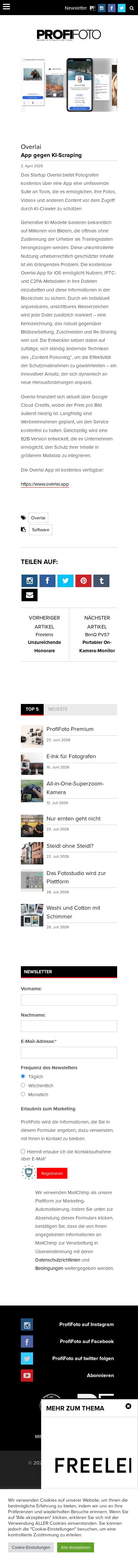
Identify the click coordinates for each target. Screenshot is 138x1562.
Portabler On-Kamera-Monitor (97, 642)
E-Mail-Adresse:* (38, 1041)
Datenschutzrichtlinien (57, 1259)
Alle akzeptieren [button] (75, 1547)
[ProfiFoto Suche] (131, 8)
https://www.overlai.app (45, 484)
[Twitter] (122, 7)
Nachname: (33, 1015)
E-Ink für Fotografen (71, 756)
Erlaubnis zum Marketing (48, 1108)
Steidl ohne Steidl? (70, 846)
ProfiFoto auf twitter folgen (83, 1358)
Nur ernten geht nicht (73, 818)
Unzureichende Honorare (44, 642)
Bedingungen (49, 1268)
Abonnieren (100, 1375)
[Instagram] (102, 7)
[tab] (32, 710)
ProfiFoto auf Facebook (87, 1341)
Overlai (38, 518)
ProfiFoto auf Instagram (86, 1324)
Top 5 (32, 709)
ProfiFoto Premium (70, 729)
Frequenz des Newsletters (49, 1067)
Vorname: (31, 988)
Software (40, 529)
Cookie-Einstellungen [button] (31, 1547)
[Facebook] (112, 7)
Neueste (58, 709)
